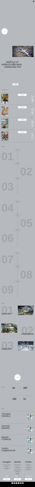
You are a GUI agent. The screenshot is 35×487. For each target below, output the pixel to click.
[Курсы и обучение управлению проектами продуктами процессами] (12, 483)
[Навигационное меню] (33, 1)
